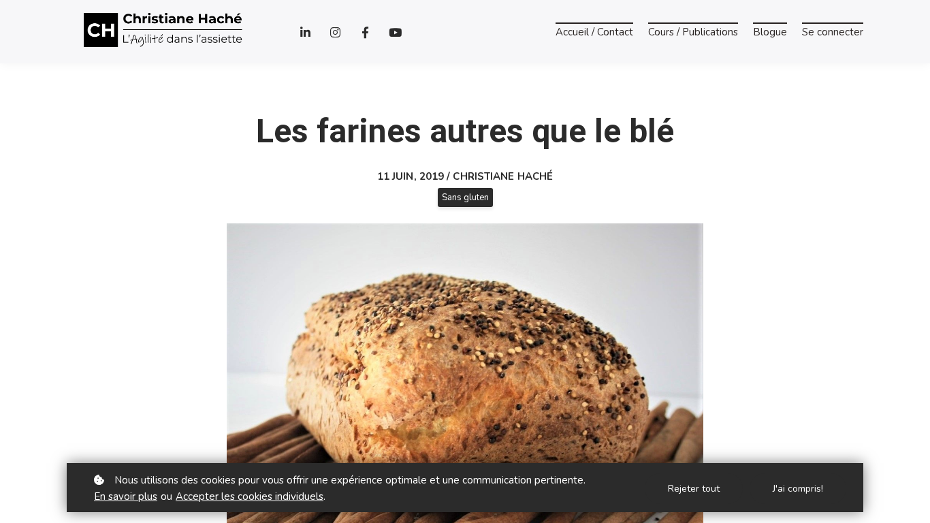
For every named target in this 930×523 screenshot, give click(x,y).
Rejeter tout (694, 488)
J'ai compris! (798, 488)
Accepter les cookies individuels (249, 496)
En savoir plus (125, 496)
